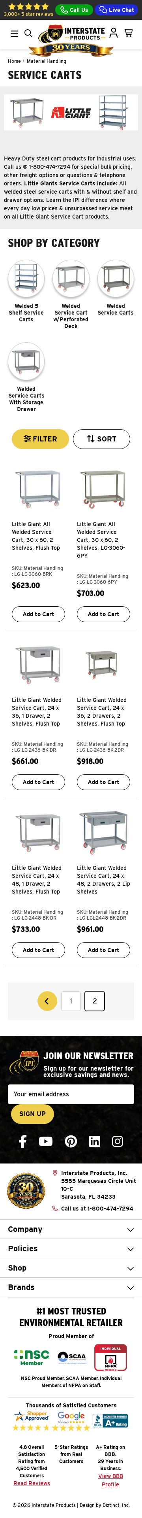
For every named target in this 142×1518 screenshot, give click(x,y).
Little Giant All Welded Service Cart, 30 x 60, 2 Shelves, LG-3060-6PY (101, 540)
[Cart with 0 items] (128, 33)
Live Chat (120, 10)
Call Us (78, 10)
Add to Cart (38, 614)
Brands (21, 1287)
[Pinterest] (71, 1141)
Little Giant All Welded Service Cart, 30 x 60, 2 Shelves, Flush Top (36, 536)
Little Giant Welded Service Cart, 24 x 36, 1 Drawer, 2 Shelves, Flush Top (37, 712)
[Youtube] (46, 1141)
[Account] (113, 33)
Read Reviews (31, 1483)
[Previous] (47, 1001)
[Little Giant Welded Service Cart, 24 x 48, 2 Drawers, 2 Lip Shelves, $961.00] (103, 832)
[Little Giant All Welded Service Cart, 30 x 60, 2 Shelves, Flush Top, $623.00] (38, 489)
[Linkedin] (94, 1141)
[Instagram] (117, 1141)
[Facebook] (23, 1141)
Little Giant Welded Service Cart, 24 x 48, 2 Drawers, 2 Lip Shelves (103, 880)
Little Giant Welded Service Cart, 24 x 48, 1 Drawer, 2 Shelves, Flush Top (37, 880)
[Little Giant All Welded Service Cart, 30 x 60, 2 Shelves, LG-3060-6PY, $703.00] (103, 489)
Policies (23, 1248)
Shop (17, 1268)
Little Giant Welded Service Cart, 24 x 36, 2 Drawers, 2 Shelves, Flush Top (102, 712)
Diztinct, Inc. (116, 1505)
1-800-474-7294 (110, 1208)
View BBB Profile (110, 1480)
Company (25, 1229)
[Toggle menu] (14, 33)
